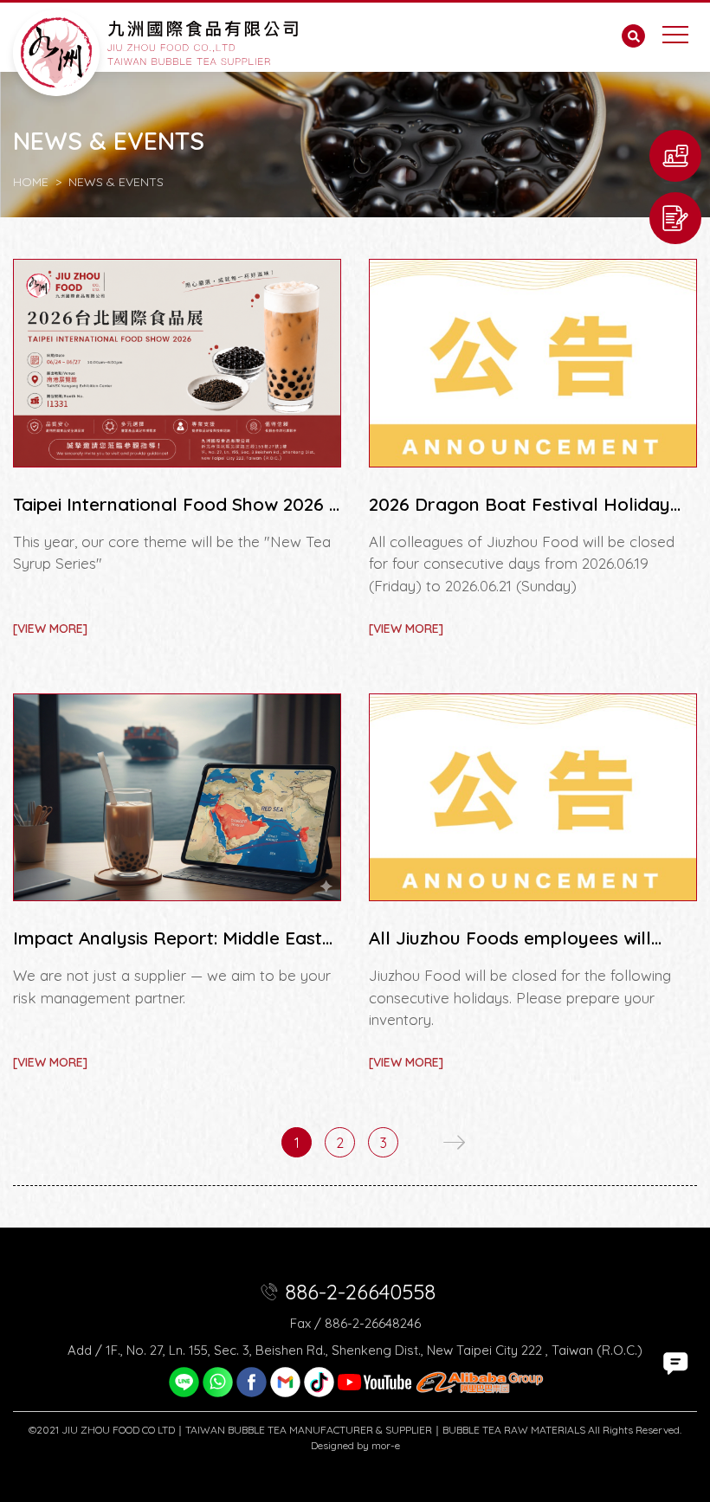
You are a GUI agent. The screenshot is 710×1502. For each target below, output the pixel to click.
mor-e (385, 1445)
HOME (30, 182)
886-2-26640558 (360, 1292)
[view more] (50, 628)
